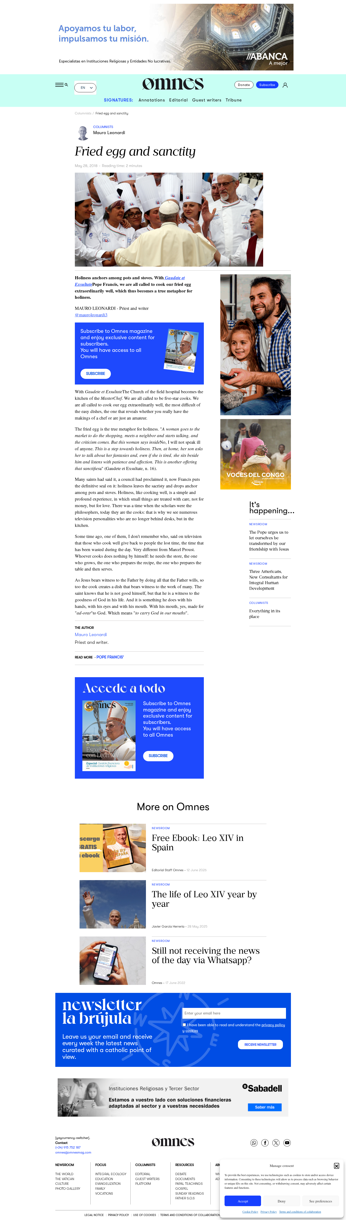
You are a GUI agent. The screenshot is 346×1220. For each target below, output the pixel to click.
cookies (191, 1031)
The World (64, 1174)
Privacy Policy (269, 1211)
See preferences (320, 1201)
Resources (184, 1165)
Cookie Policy (250, 1211)
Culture (62, 1183)
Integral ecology (110, 1174)
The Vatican (64, 1179)
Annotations (152, 100)
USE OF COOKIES (144, 1215)
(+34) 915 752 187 (67, 1147)
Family (100, 1188)
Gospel (181, 1188)
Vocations (104, 1193)
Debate (181, 1174)
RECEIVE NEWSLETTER (260, 1044)
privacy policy (273, 1025)
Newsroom (64, 1165)
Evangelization (108, 1183)
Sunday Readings (189, 1193)
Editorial (178, 100)
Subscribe (267, 85)
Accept (243, 1201)
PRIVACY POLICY (118, 1215)
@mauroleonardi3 (91, 315)
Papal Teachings (189, 1183)
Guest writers (207, 100)
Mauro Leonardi (109, 132)
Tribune (234, 100)
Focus (100, 1165)
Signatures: (118, 100)
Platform (143, 1183)
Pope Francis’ (110, 657)
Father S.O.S (185, 1198)
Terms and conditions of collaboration (300, 1211)
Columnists (83, 113)
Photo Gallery (67, 1188)
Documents (185, 1179)
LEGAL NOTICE (94, 1215)
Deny (282, 1201)
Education (104, 1179)
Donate (244, 85)
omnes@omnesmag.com (73, 1152)
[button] (336, 1165)
